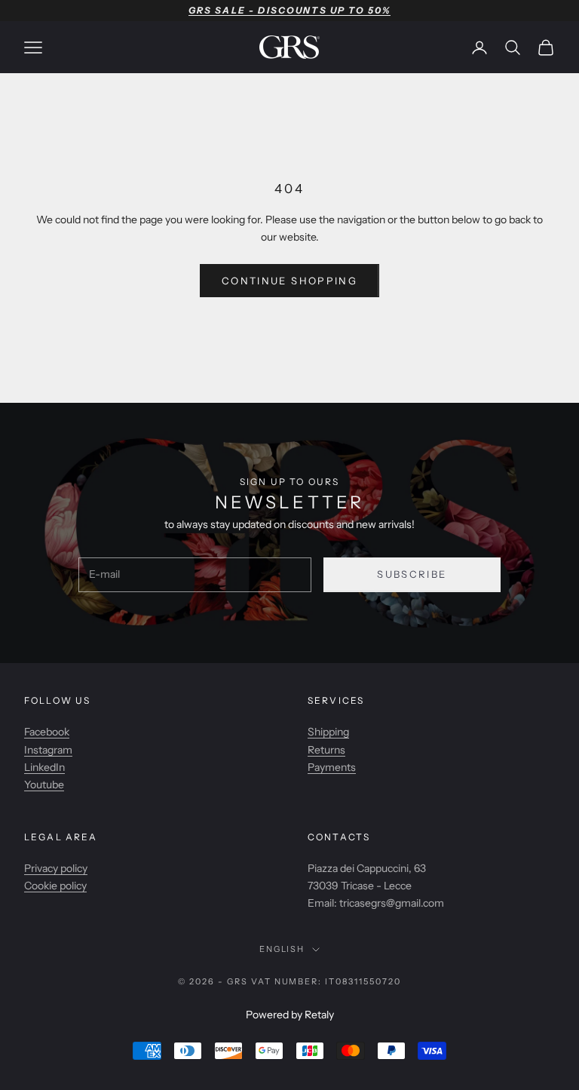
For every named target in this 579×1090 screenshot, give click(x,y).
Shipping (328, 731)
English (282, 949)
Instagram (48, 750)
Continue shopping (289, 281)
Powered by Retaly (290, 1014)
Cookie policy (55, 885)
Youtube (44, 784)
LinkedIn (44, 767)
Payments (332, 767)
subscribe (411, 574)
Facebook (46, 731)
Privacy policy (55, 868)
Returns (326, 750)
